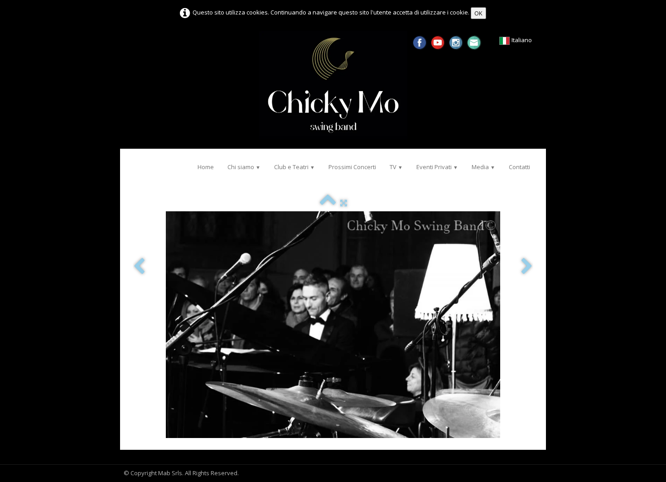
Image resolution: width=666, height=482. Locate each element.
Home (206, 167)
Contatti (519, 167)
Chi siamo (244, 167)
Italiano (522, 40)
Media (483, 167)
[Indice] (328, 203)
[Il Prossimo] (527, 267)
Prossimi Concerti (352, 167)
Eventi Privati (437, 167)
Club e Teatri (294, 167)
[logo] (132, 162)
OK (478, 13)
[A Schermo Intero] (343, 203)
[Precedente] (139, 267)
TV (396, 167)
